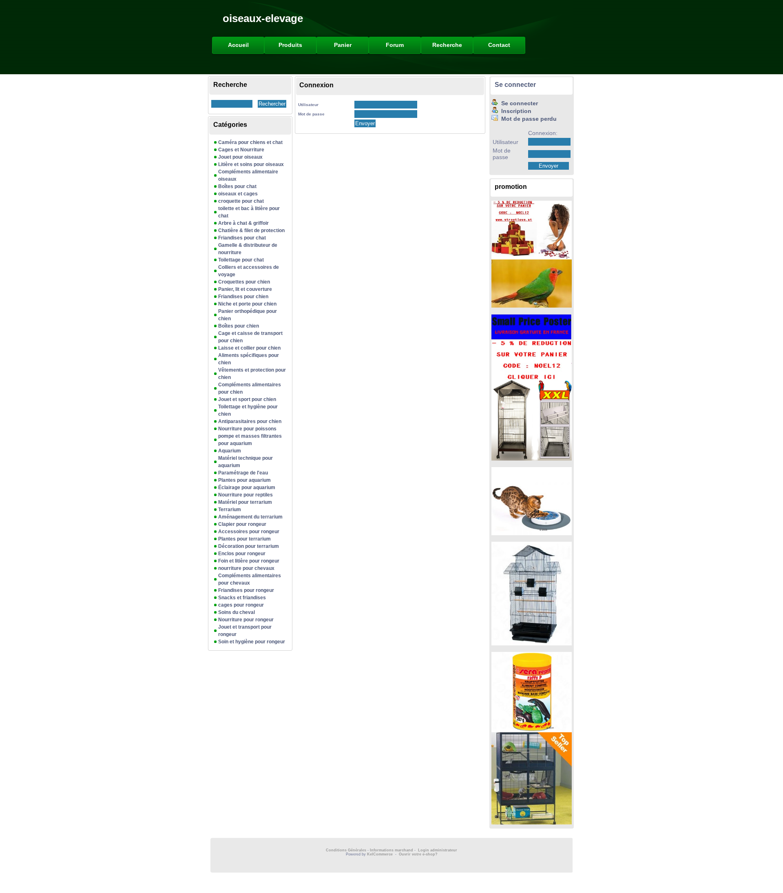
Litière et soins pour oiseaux (251, 164)
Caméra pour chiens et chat (250, 142)
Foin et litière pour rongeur (248, 561)
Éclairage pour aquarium (246, 487)
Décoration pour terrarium (248, 546)
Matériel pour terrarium (245, 502)
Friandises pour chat (242, 238)
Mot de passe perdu (527, 118)
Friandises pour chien (243, 296)
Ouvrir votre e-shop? (418, 854)
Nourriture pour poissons (247, 429)
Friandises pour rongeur (246, 590)
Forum (395, 45)
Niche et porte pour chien (247, 304)
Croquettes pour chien (244, 282)
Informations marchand (391, 850)
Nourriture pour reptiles (245, 495)
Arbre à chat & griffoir (243, 223)
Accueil (238, 45)
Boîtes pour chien (238, 326)
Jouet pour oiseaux (240, 157)
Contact (499, 45)
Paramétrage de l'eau (243, 473)
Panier (343, 45)
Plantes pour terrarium (244, 539)
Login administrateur (437, 850)
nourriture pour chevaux (246, 568)
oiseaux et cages (238, 194)
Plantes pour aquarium (244, 480)
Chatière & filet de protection (251, 230)
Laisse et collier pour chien (249, 348)
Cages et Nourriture (241, 150)
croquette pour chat (241, 201)
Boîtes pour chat (237, 186)
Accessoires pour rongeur (248, 531)
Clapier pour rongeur (242, 524)
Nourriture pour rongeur (246, 620)
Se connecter (515, 84)
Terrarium (229, 509)
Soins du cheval (236, 612)
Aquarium (229, 451)
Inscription (514, 111)
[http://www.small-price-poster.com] (531, 378)
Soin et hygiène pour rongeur (251, 642)
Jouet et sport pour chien (247, 399)
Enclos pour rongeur (241, 553)
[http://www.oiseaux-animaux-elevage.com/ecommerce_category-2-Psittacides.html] (531, 305)
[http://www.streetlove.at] (531, 257)
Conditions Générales (346, 850)
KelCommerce (380, 854)
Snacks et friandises (242, 598)
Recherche (447, 45)
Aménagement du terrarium (250, 517)
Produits (290, 45)
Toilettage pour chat (241, 260)
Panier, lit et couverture (245, 289)
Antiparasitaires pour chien (249, 421)
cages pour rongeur (241, 605)
